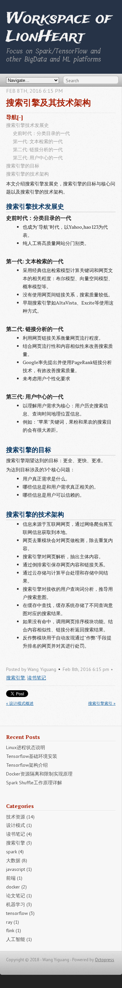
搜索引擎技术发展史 (27, 125)
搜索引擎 (15, 678)
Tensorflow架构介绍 (27, 765)
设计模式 (19, 825)
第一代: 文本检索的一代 (38, 141)
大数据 (16, 860)
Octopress (104, 960)
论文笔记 (19, 896)
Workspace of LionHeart (59, 28)
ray (12, 922)
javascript (19, 869)
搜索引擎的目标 (22, 165)
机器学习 (19, 904)
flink (13, 930)
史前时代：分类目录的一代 (41, 133)
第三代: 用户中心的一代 (38, 157)
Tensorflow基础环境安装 (31, 756)
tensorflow (20, 913)
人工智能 (19, 939)
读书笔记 (36, 678)
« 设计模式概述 (20, 703)
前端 (14, 878)
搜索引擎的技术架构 (27, 174)
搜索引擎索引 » (102, 703)
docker (16, 887)
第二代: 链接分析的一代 (38, 149)
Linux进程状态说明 (25, 747)
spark (15, 852)
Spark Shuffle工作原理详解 (34, 783)
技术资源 (20, 817)
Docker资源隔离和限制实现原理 (39, 774)
